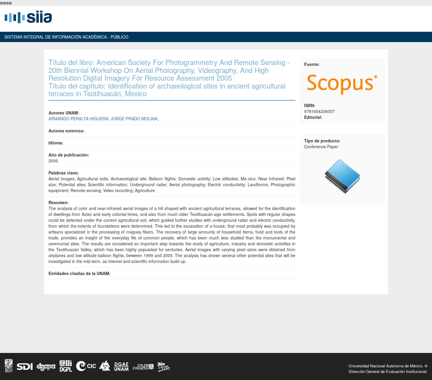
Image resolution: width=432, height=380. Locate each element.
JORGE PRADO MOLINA (133, 118)
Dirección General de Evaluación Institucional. (388, 371)
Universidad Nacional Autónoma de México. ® (388, 366)
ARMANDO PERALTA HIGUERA (78, 118)
